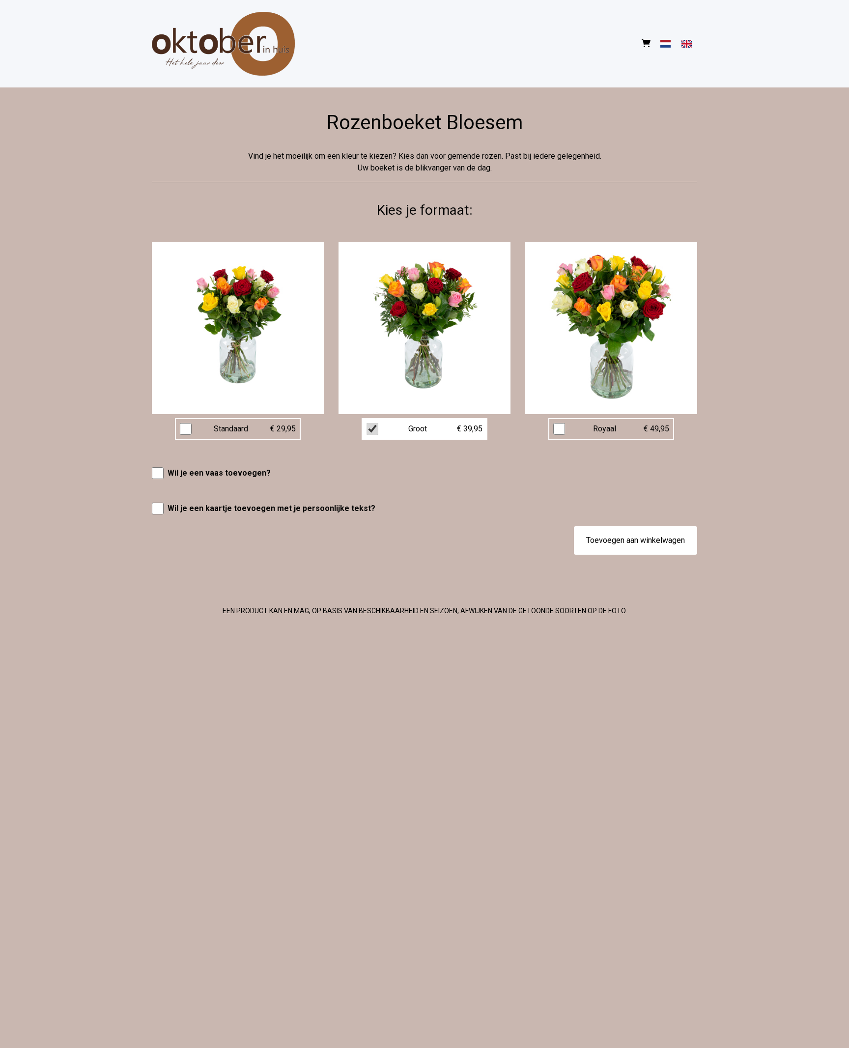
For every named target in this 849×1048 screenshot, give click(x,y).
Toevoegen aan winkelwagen (635, 540)
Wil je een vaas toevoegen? (219, 473)
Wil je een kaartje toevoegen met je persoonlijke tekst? (271, 508)
